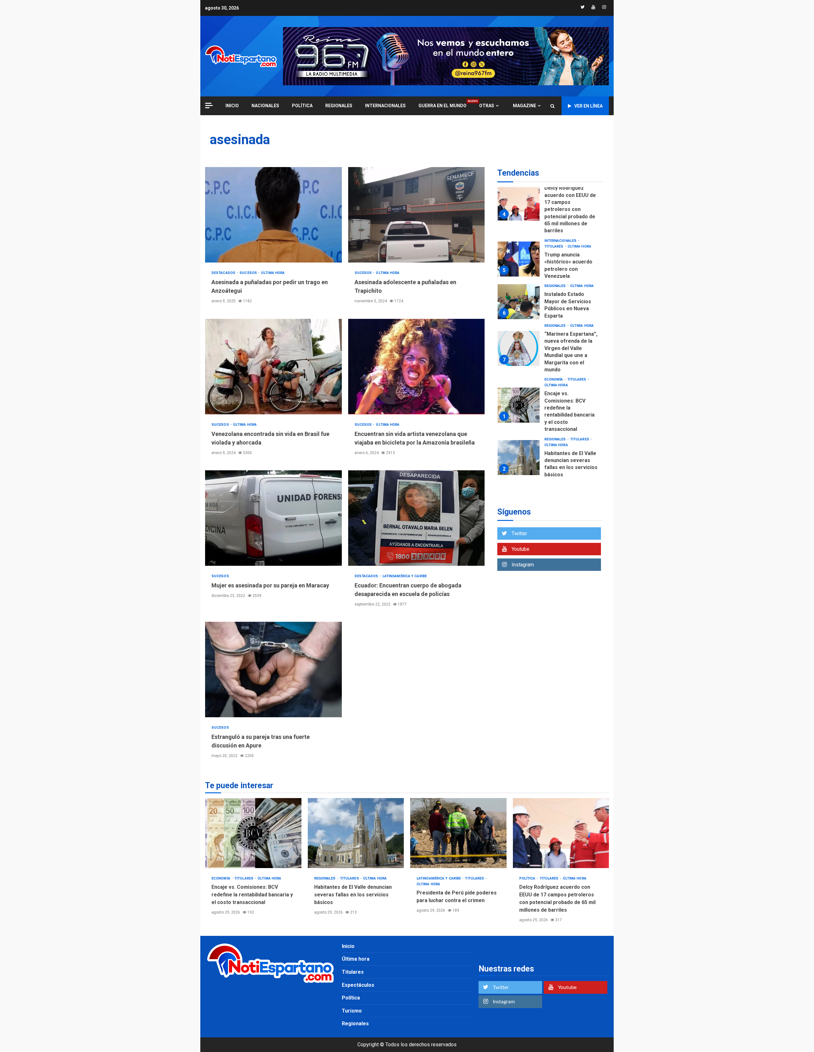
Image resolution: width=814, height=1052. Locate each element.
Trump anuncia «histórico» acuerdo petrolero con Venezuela (519, 259)
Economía (554, 379)
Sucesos (248, 273)
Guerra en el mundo (442, 105)
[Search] (552, 106)
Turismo (352, 1011)
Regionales (338, 105)
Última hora (273, 273)
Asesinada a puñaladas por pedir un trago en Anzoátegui (273, 215)
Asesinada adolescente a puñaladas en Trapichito (416, 215)
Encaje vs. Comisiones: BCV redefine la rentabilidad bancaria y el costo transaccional (519, 405)
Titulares (554, 246)
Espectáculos (358, 985)
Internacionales (385, 105)
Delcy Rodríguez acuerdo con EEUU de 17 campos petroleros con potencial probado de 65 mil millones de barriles (519, 203)
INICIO (232, 105)
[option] (550, 204)
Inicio (348, 946)
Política (302, 105)
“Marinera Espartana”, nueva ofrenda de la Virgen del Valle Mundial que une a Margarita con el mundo (519, 348)
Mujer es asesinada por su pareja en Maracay (273, 518)
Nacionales (265, 105)
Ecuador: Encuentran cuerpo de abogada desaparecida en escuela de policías (416, 518)
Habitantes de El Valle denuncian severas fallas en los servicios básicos (519, 457)
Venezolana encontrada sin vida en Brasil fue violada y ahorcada (273, 366)
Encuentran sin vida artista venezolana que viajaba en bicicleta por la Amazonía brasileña (416, 366)
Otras (486, 105)
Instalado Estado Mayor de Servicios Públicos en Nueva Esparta (519, 301)
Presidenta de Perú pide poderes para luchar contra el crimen (458, 833)
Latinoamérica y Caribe (405, 576)
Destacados (223, 273)
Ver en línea (588, 106)
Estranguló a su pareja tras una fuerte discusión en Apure (273, 669)
